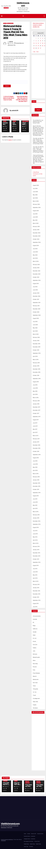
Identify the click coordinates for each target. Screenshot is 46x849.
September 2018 (36, 378)
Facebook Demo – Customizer (29, 836)
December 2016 (36, 445)
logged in (10, 139)
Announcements (37, 616)
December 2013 (36, 552)
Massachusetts (36, 657)
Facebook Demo (40, 833)
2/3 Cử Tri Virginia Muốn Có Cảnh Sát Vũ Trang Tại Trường (8, 98)
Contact (28, 833)
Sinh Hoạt (35, 682)
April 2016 (35, 470)
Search (34, 101)
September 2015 (36, 492)
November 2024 (36, 236)
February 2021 (36, 305)
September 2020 (37, 315)
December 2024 (36, 232)
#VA (14, 45)
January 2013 (36, 587)
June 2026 (35, 191)
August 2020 (36, 318)
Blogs (34, 625)
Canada (34, 632)
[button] (44, 16)
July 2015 (35, 499)
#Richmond (10, 45)
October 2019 (36, 350)
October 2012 (36, 597)
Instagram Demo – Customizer (29, 838)
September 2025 (37, 207)
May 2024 (35, 255)
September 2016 (36, 454)
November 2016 (36, 448)
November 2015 (36, 486)
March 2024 (36, 261)
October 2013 (36, 559)
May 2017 (35, 429)
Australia (35, 619)
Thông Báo (35, 689)
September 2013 (36, 562)
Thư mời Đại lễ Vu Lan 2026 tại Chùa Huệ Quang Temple (38, 121)
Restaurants (35, 679)
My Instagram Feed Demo (28, 841)
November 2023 (36, 274)
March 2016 (35, 473)
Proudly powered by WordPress (7, 839)
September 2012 (36, 600)
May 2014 (35, 537)
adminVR (11, 41)
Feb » (37, 51)
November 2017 (36, 410)
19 (44, 43)
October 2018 (36, 375)
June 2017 (35, 426)
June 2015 (35, 502)
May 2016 (35, 467)
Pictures (35, 666)
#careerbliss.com (20, 43)
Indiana (34, 647)
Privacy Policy (37, 841)
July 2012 (35, 606)
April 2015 (35, 508)
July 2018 (35, 384)
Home (25, 833)
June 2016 (35, 464)
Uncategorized (10, 23)
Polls (34, 670)
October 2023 (36, 277)
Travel (34, 695)
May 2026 (35, 194)
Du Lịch (34, 638)
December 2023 (36, 270)
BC (33, 622)
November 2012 (36, 594)
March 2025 (35, 223)
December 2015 (36, 483)
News (34, 660)
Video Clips (35, 701)
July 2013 (35, 568)
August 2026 (36, 185)
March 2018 (35, 397)
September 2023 (37, 280)
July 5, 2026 (39, 788)
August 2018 (36, 381)
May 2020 (35, 327)
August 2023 (36, 283)
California (35, 628)
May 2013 (35, 575)
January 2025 (36, 229)
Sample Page (26, 843)
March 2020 (36, 334)
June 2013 (35, 571)
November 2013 (36, 556)
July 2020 (35, 321)
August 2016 (36, 457)
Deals (34, 635)
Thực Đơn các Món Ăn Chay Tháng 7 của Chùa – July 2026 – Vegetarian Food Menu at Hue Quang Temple (38, 149)
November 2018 (36, 372)
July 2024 (35, 248)
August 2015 (36, 495)
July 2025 (35, 213)
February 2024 (36, 264)
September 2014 (37, 524)
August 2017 (36, 419)
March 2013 (35, 581)
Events (34, 641)
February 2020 (36, 337)
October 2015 (36, 489)
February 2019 (36, 362)
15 (36, 43)
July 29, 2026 (29, 788)
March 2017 (35, 435)
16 (38, 43)
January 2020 (36, 340)
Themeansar (3, 840)
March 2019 (35, 359)
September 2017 (36, 416)
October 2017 (36, 413)
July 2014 (35, 530)
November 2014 (36, 521)
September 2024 (37, 242)
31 (40, 48)
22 (36, 45)
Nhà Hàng (35, 663)
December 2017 (36, 407)
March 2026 (36, 201)
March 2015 (35, 511)
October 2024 (36, 239)
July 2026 (35, 188)
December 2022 (36, 296)
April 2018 (35, 394)
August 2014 (36, 527)
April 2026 (35, 198)
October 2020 (36, 312)
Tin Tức (5, 23)
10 (40, 40)
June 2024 (35, 251)
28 (33, 48)
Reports (34, 676)
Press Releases (36, 673)
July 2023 (35, 286)
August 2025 (36, 210)
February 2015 (36, 514)
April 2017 (35, 432)
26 (44, 45)
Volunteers (35, 708)
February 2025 (36, 226)
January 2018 (36, 403)
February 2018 (36, 400)
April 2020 (35, 331)
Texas (34, 685)
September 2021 (36, 302)
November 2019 (36, 346)
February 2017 (36, 438)
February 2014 (36, 546)
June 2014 (35, 533)
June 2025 (35, 217)
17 (40, 43)
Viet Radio (31, 846)
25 (42, 45)
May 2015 (35, 505)
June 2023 (35, 289)
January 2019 (36, 365)
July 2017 (35, 422)
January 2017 (36, 441)
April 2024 (35, 258)
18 (42, 43)
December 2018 (36, 369)
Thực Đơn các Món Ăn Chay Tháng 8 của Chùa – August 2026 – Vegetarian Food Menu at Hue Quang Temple (38, 141)
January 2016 (36, 480)
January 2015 (36, 518)
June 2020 (35, 324)
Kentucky (35, 654)
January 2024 (36, 267)
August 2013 (36, 565)
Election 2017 (33, 833)
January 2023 (36, 293)
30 (38, 48)
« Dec (34, 51)
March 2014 (35, 543)
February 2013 (36, 584)
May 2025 (35, 220)
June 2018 (35, 388)
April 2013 (35, 578)
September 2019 (36, 353)
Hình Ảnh (35, 644)
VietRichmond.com (10, 823)
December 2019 (36, 343)
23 (38, 45)
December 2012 (36, 590)
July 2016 (35, 460)
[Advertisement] (38, 77)
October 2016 (36, 451)
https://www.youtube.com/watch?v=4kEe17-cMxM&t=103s (38, 25)
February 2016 (36, 476)
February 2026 (36, 204)
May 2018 (35, 391)
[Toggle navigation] (23, 16)
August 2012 (36, 603)
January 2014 (36, 549)
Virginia (4, 121)
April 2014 (35, 540)
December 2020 (36, 308)
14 (33, 43)
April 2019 (35, 356)
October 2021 (36, 299)
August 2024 (36, 245)
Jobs (34, 651)
